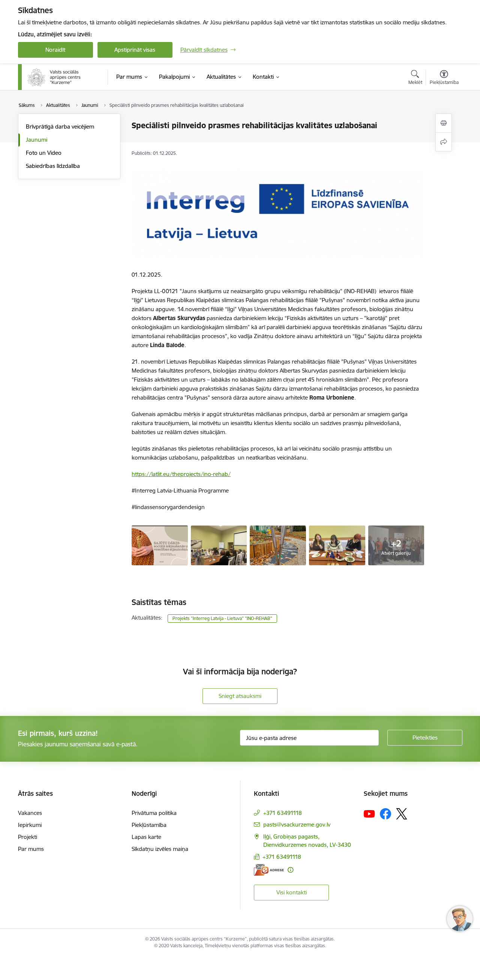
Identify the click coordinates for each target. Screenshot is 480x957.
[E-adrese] (269, 870)
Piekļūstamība (149, 824)
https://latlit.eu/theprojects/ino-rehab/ (181, 474)
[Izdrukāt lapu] (444, 123)
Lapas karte (146, 836)
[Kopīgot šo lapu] (444, 142)
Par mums (31, 848)
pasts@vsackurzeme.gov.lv (296, 824)
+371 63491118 (282, 812)
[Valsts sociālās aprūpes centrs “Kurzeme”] (54, 77)
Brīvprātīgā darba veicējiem (60, 126)
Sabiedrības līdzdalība (53, 165)
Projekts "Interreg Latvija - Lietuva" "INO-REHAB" (222, 618)
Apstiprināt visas (134, 49)
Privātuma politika (154, 812)
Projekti (27, 836)
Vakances (30, 812)
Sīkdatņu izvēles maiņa (160, 848)
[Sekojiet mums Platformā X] (401, 813)
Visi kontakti (291, 892)
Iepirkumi (30, 824)
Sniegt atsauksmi (240, 695)
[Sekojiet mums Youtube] (369, 813)
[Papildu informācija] (290, 870)
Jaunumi (36, 139)
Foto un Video (44, 152)
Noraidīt (55, 49)
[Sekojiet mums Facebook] (385, 813)
